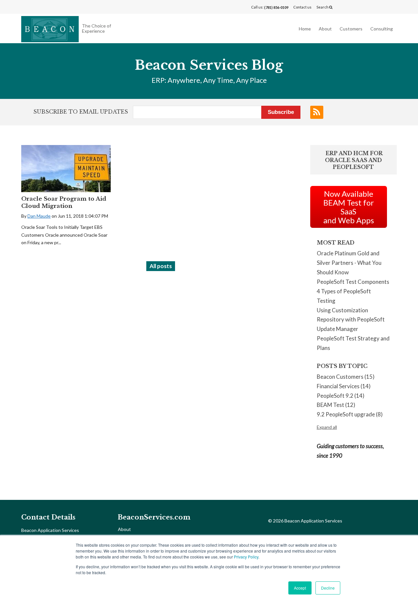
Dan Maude (39, 216)
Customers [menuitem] (351, 28)
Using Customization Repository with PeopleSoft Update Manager (351, 320)
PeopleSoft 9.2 (340, 395)
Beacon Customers (346, 376)
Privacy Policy (246, 556)
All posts (161, 266)
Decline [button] (328, 588)
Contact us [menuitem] (302, 7)
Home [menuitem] (305, 28)
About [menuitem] (325, 28)
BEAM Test (336, 404)
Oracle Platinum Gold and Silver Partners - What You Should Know (349, 263)
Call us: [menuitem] (269, 7)
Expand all (327, 427)
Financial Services (344, 386)
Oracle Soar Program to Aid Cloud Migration (63, 202)
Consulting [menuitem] (381, 28)
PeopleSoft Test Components (353, 281)
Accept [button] (300, 588)
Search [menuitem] (322, 7)
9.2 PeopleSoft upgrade (350, 414)
